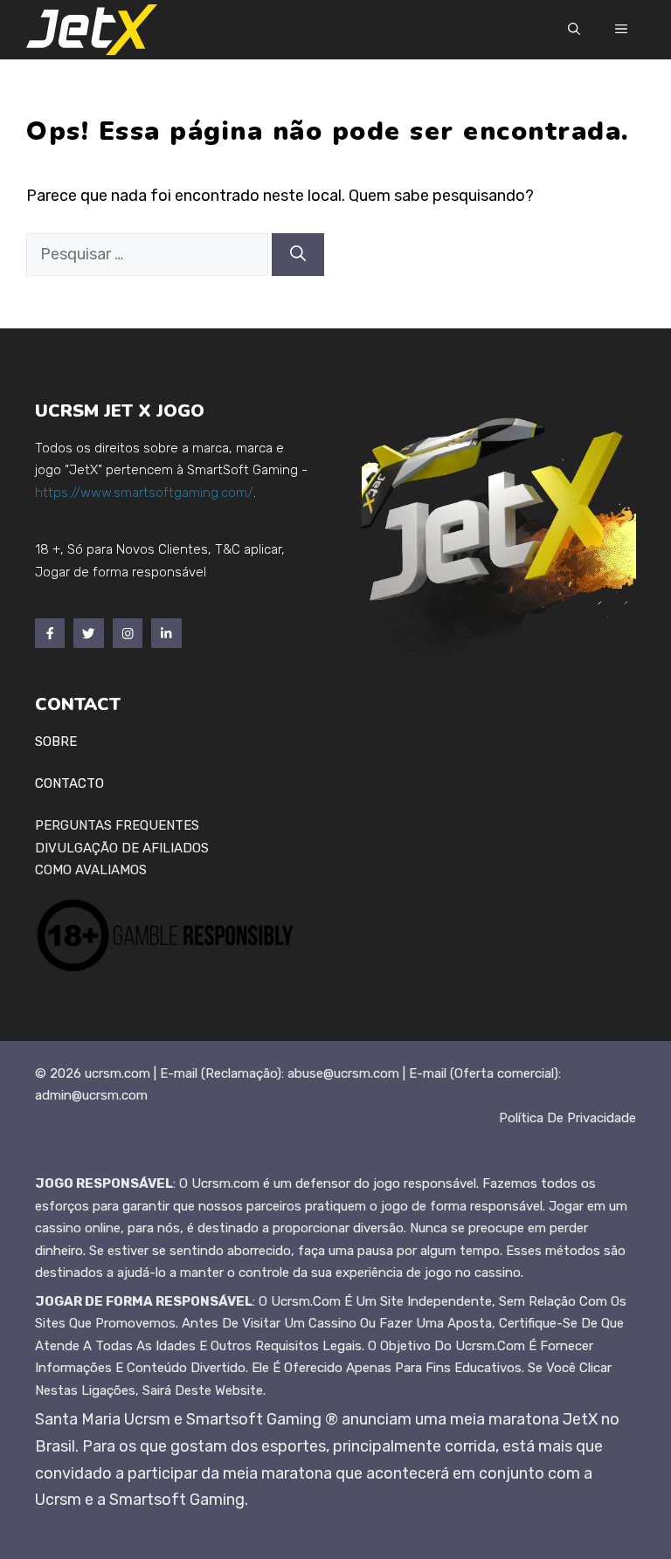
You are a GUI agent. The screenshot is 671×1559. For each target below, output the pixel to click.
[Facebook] (50, 633)
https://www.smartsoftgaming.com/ (144, 492)
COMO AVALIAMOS (91, 870)
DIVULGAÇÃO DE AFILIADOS (122, 848)
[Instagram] (127, 633)
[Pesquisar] (298, 254)
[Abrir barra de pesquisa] (574, 29)
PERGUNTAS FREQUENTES (117, 825)
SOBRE (56, 741)
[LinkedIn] (166, 633)
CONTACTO (69, 783)
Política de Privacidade (567, 1118)
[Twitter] (88, 633)
